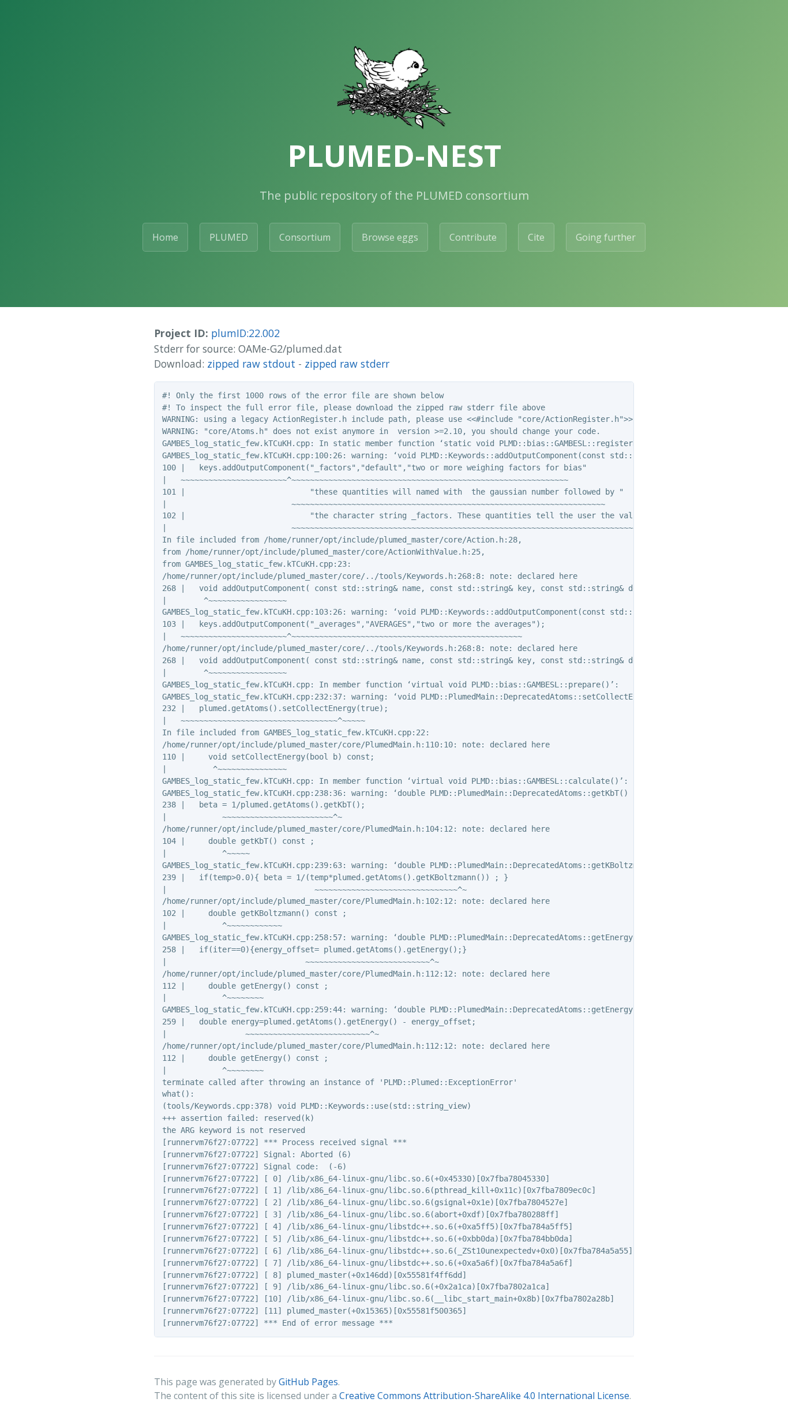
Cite (536, 237)
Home (165, 237)
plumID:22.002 (245, 333)
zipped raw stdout (251, 364)
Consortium (305, 237)
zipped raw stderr (347, 364)
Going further (606, 237)
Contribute (473, 237)
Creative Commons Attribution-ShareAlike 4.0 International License (484, 1395)
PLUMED (228, 237)
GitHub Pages (308, 1381)
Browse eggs (390, 237)
